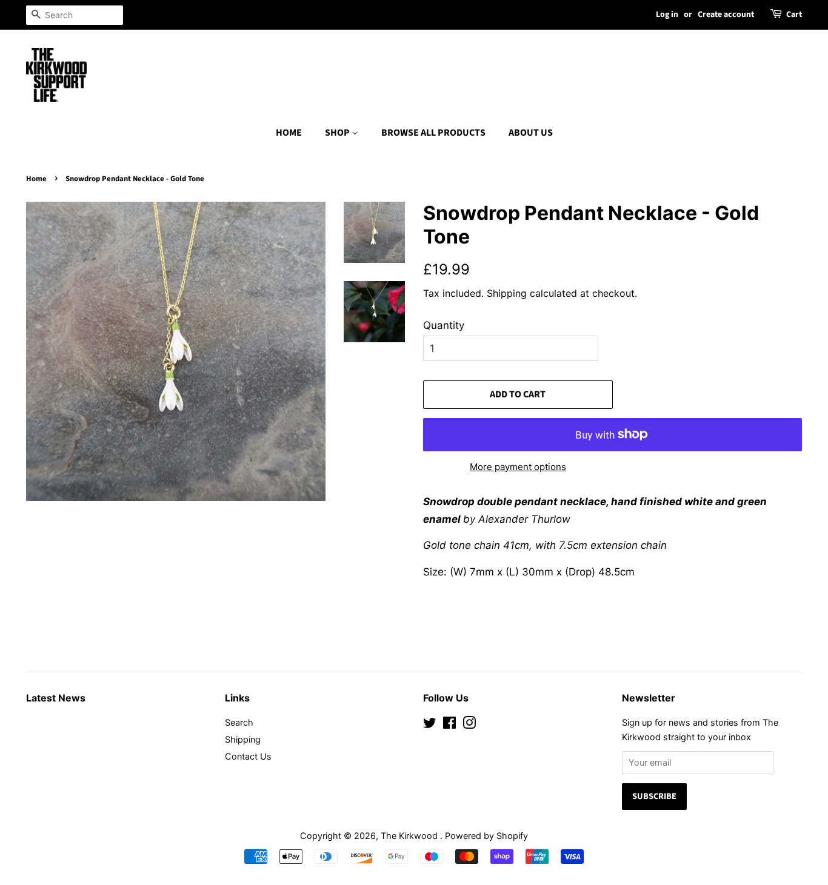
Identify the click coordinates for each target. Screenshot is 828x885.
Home (289, 132)
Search (239, 722)
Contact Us (248, 756)
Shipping (507, 293)
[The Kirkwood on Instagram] (469, 725)
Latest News (55, 698)
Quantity (443, 325)
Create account (726, 14)
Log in (667, 14)
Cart (794, 14)
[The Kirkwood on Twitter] (429, 725)
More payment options (518, 466)
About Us (531, 132)
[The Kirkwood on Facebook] (449, 725)
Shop (338, 132)
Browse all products (433, 132)
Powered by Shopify (486, 835)
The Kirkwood (410, 835)
